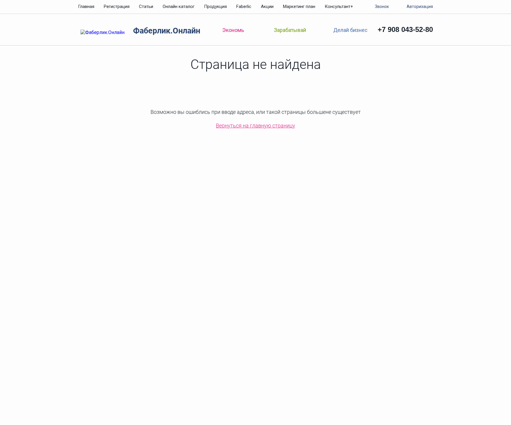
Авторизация (420, 6)
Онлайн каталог (179, 6)
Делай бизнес (350, 30)
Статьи (146, 6)
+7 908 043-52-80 (405, 29)
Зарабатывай (290, 30)
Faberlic (243, 6)
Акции (267, 6)
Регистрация (117, 6)
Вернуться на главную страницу (255, 125)
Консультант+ (339, 6)
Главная (86, 6)
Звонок (382, 6)
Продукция (215, 6)
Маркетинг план (299, 6)
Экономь (233, 30)
